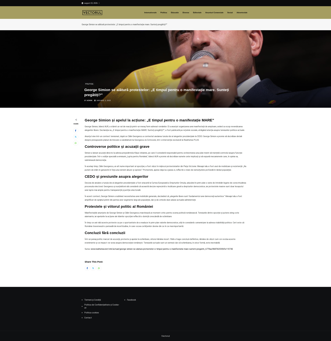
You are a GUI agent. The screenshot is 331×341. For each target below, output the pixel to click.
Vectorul (165, 336)
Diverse (186, 12)
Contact (88, 317)
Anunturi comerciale (214, 12)
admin (89, 100)
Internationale (150, 12)
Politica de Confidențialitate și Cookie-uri (101, 306)
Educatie (175, 12)
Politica (163, 12)
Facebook (131, 300)
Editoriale (197, 12)
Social (230, 12)
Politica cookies (91, 312)
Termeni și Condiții (92, 300)
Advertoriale (242, 12)
